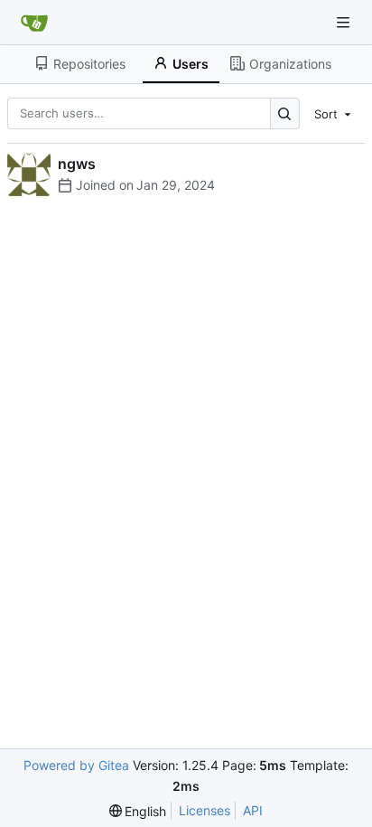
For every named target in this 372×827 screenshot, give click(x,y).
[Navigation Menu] (345, 22)
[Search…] (285, 113)
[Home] (34, 22)
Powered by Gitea (76, 765)
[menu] (334, 113)
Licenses (204, 810)
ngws (77, 164)
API (253, 810)
